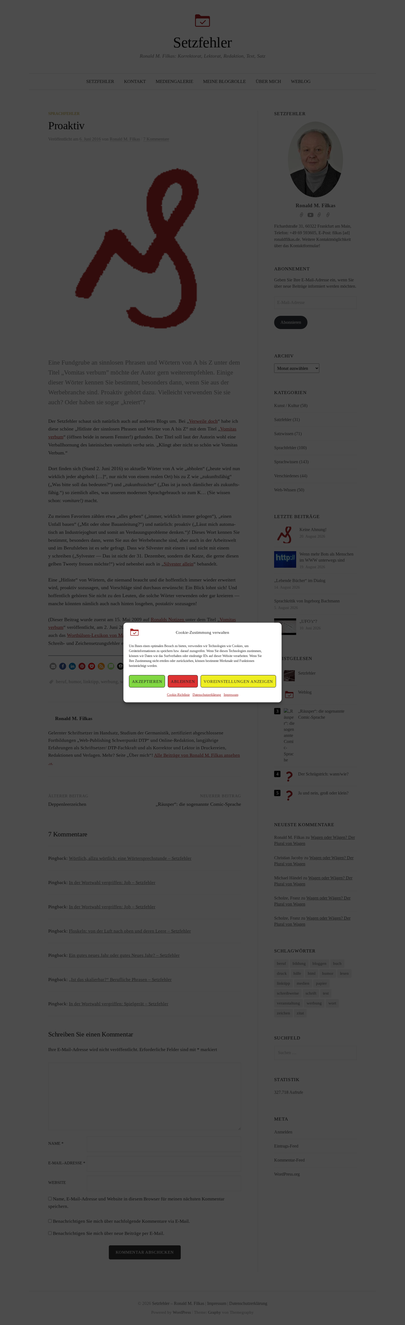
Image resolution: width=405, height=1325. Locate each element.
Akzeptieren (147, 681)
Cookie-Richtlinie (178, 695)
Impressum (231, 695)
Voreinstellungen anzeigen (238, 681)
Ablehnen (183, 681)
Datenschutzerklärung (207, 695)
